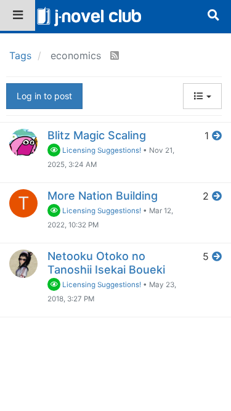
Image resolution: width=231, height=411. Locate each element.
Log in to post (44, 96)
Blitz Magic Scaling (96, 135)
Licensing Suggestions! (100, 150)
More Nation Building (102, 195)
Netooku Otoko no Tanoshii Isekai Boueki (106, 263)
